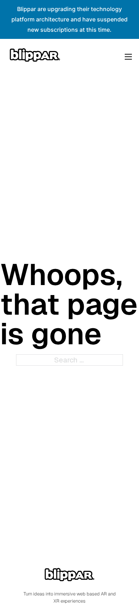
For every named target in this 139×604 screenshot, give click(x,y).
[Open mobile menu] (128, 57)
